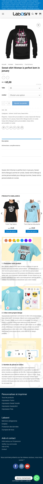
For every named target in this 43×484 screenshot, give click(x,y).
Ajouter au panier (20, 103)
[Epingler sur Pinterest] (18, 127)
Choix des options (11, 231)
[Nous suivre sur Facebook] (15, 466)
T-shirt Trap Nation (11, 224)
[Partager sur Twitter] (11, 127)
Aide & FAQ (5, 446)
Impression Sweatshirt (10, 406)
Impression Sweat (8, 403)
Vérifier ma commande (9, 444)
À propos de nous (8, 430)
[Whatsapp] (36, 478)
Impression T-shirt (8, 400)
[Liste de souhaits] (36, 13)
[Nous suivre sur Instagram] (21, 466)
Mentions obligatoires (9, 421)
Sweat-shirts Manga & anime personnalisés (14, 121)
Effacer (38, 84)
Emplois (4, 424)
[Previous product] (7, 77)
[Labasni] (21, 14)
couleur (4, 95)
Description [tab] (5, 141)
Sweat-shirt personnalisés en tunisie (18, 117)
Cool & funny (29, 64)
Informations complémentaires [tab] (11, 145)
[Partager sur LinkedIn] (22, 127)
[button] (3, 13)
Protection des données (10, 427)
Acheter (10, 64)
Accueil (4, 64)
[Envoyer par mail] (14, 127)
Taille (3, 88)
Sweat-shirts (19, 64)
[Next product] (3, 77)
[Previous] (1, 218)
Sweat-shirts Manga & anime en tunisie (27, 119)
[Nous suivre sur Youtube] (27, 466)
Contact (4, 449)
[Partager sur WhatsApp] (3, 127)
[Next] (41, 218)
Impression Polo (7, 409)
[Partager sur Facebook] (7, 127)
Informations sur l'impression (11, 441)
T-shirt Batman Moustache (32, 224)
